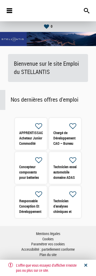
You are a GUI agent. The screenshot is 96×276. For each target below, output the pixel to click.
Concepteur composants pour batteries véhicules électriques (29, 177)
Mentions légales (48, 234)
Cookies (48, 239)
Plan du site (48, 255)
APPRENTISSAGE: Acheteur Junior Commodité (32, 138)
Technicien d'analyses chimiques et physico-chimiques (62, 211)
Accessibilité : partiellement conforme (48, 249)
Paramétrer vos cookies (48, 244)
